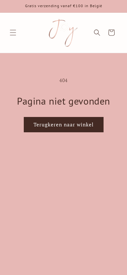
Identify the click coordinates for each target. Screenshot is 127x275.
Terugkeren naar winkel (64, 124)
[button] (13, 32)
